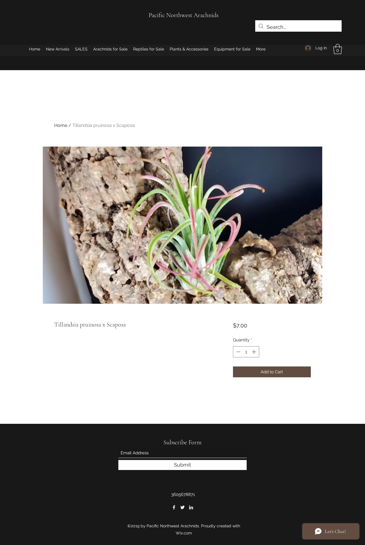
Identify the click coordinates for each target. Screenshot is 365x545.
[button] (337, 49)
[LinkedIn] (191, 507)
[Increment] (254, 352)
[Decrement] (238, 352)
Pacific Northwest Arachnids (183, 15)
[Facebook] (174, 507)
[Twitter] (182, 507)
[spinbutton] (246, 352)
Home (60, 125)
